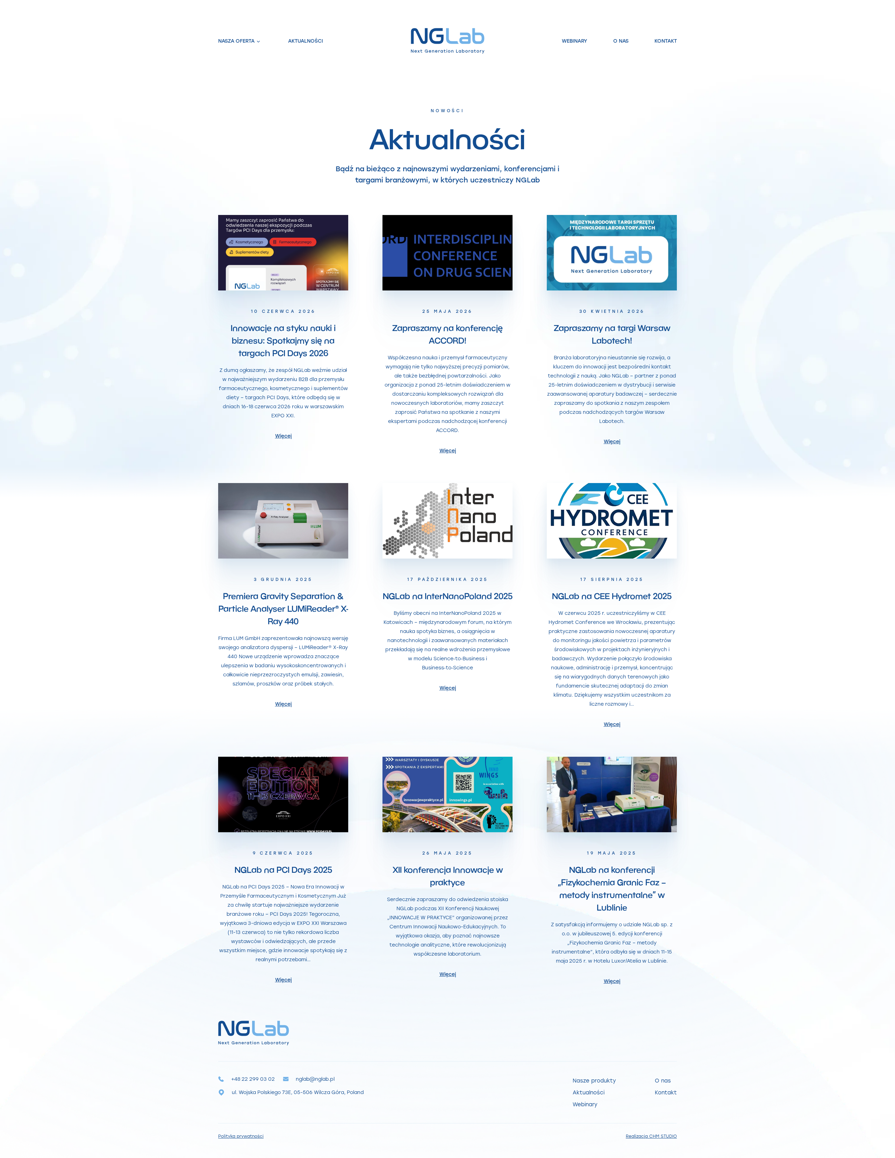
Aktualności (305, 40)
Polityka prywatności (241, 1136)
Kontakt (665, 40)
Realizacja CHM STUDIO (651, 1136)
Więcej (283, 435)
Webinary (574, 40)
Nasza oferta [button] (236, 40)
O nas (621, 40)
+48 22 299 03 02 (253, 1079)
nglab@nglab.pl (315, 1079)
